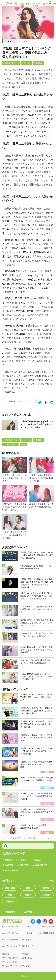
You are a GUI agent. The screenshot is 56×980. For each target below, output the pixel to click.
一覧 (52, 880)
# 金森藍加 (38, 63)
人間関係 (46, 894)
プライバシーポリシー (11, 962)
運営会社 (5, 954)
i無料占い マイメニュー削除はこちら (16, 966)
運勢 (10, 894)
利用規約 (25, 954)
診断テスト (25, 865)
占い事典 (28, 912)
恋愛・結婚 (10, 888)
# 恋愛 (23, 445)
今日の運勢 (10, 912)
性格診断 (10, 901)
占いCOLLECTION (46, 933)
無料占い (9, 859)
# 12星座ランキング (11, 63)
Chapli (29, 933)
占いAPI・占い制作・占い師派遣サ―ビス (18, 946)
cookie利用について (10, 958)
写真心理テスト (42, 865)
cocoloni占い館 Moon (10, 933)
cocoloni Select (48, 927)
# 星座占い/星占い (10, 445)
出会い (28, 894)
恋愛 (9, 41)
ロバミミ (29, 927)
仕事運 (46, 888)
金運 (28, 888)
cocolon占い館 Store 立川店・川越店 (16, 940)
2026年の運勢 (11, 870)
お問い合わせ (27, 958)
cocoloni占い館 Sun (10, 927)
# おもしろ (26, 63)
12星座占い (23, 859)
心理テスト (10, 865)
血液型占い (38, 859)
